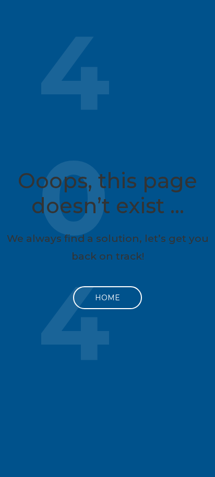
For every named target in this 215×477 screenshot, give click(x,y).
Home (107, 297)
